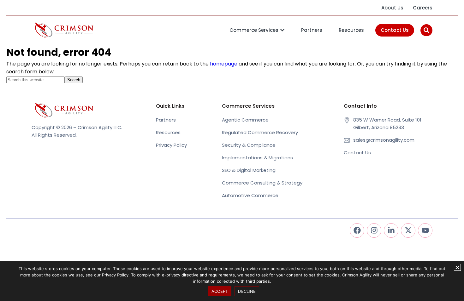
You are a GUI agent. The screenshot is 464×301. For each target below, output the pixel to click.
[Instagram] (374, 230)
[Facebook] (357, 230)
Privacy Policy (115, 274)
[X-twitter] (408, 230)
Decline (247, 291)
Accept (219, 291)
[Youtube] (425, 230)
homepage (223, 63)
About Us (392, 7)
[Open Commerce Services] (282, 30)
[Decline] (457, 267)
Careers (422, 7)
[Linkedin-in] (391, 230)
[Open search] (426, 30)
